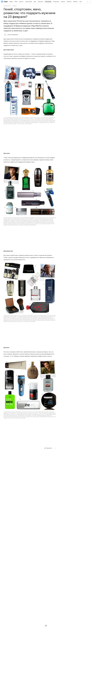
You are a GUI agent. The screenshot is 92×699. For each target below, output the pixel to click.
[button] (30, 90)
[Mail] (2, 1)
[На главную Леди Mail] (5, 1)
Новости (14, 5)
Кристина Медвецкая (13, 34)
